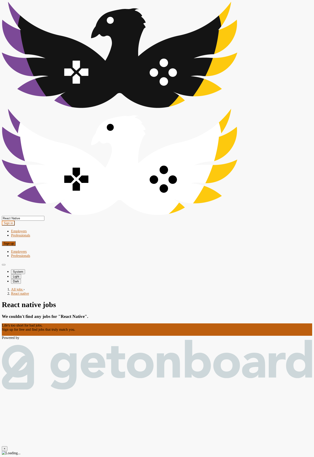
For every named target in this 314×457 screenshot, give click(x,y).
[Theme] (4, 264)
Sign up (9, 243)
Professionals (20, 235)
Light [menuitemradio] (16, 276)
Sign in (8, 223)
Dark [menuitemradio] (16, 281)
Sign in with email (15, 334)
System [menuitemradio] (18, 271)
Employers (19, 231)
